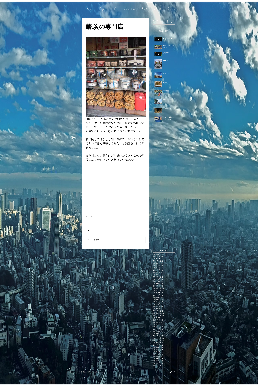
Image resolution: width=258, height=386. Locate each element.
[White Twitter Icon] (170, 372)
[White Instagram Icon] (174, 372)
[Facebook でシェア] (87, 216)
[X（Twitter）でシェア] (92, 216)
